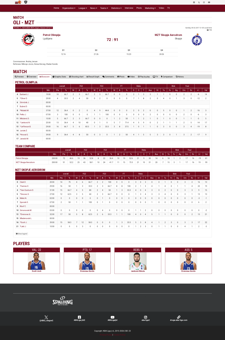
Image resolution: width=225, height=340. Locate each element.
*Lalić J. (23, 226)
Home (56, 8)
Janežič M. (24, 139)
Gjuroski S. (24, 202)
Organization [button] (68, 8)
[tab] (19, 76)
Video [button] (161, 8)
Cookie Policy (119, 335)
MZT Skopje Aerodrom (168, 35)
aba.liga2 (146, 320)
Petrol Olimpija (51, 35)
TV (168, 8)
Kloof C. (23, 206)
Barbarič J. (24, 94)
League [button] (82, 8)
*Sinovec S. (24, 194)
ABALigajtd (112, 320)
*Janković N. (25, 123)
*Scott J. (23, 222)
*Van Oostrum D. (27, 190)
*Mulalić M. (24, 110)
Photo (139, 8)
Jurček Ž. (23, 131)
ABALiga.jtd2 (79, 320)
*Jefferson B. (25, 127)
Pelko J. (23, 114)
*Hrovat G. (24, 135)
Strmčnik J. (24, 102)
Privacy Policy (106, 335)
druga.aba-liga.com (178, 320)
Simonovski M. (26, 210)
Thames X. (24, 186)
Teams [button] (103, 8)
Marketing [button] (149, 8)
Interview (129, 8)
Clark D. (23, 182)
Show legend (22, 234)
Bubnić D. (23, 106)
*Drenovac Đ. (25, 214)
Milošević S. (24, 118)
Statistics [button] (115, 8)
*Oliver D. (23, 98)
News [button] (92, 8)
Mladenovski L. (26, 218)
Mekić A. (23, 198)
